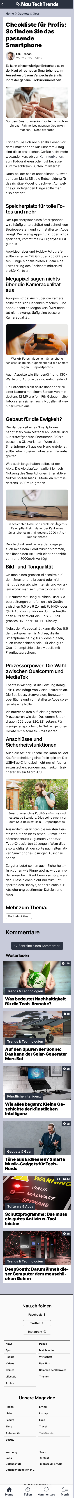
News (9, 1343)
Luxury (43, 1413)
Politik (43, 1343)
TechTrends (46, 1433)
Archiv (10, 1383)
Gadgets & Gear (28, 13)
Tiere (9, 1426)
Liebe (9, 1413)
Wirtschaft (45, 1356)
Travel (43, 1426)
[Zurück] (2, 4)
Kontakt (44, 1457)
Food (42, 1419)
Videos (10, 1363)
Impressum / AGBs (51, 1463)
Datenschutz (13, 1463)
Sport (9, 1350)
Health (10, 1406)
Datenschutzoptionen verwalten (21, 1469)
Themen (44, 1376)
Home (10, 13)
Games (10, 1369)
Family (10, 1419)
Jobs (9, 1457)
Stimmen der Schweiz (52, 1369)
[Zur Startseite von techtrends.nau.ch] (37, 4)
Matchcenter (47, 1350)
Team (43, 1452)
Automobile (13, 1433)
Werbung (11, 1452)
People (10, 1356)
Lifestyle (11, 1376)
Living (43, 1406)
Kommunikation (51, 156)
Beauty (10, 1439)
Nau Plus (44, 1363)
